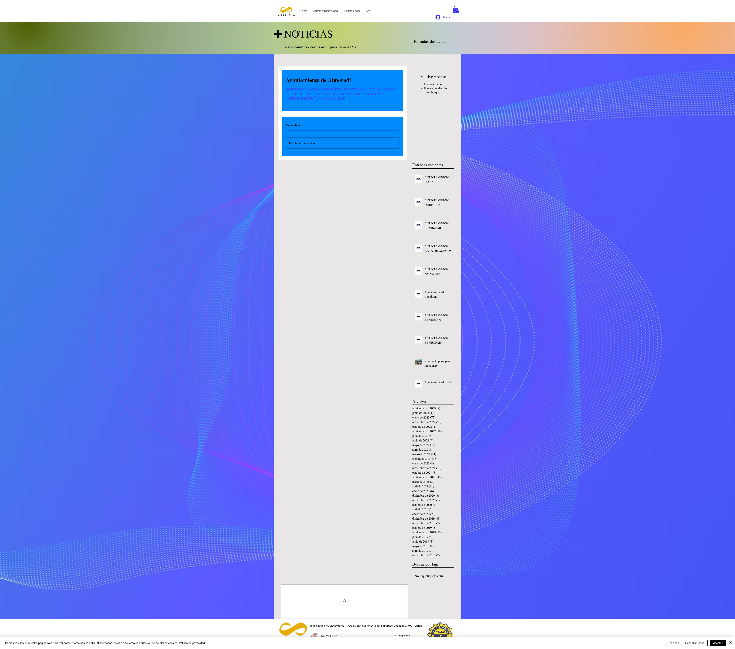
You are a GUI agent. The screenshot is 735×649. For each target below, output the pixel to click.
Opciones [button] (673, 643)
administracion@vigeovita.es (327, 625)
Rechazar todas (694, 643)
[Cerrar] (730, 643)
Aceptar (718, 643)
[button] (455, 9)
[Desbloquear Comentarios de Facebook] (344, 602)
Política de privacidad (192, 643)
